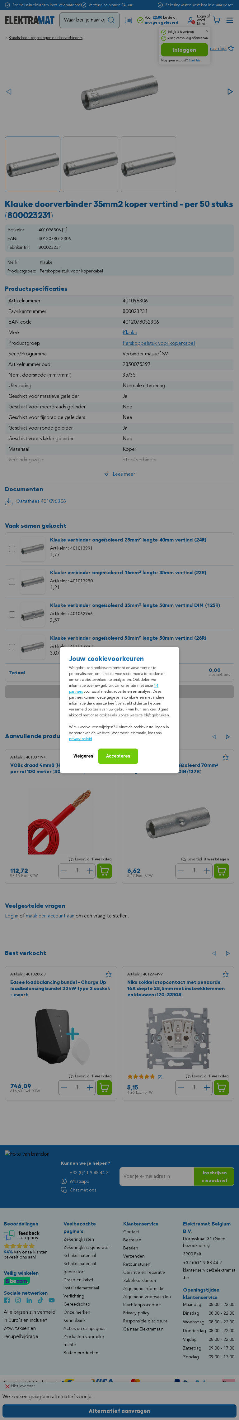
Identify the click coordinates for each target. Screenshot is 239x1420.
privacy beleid (80, 739)
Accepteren (118, 755)
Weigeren (83, 755)
